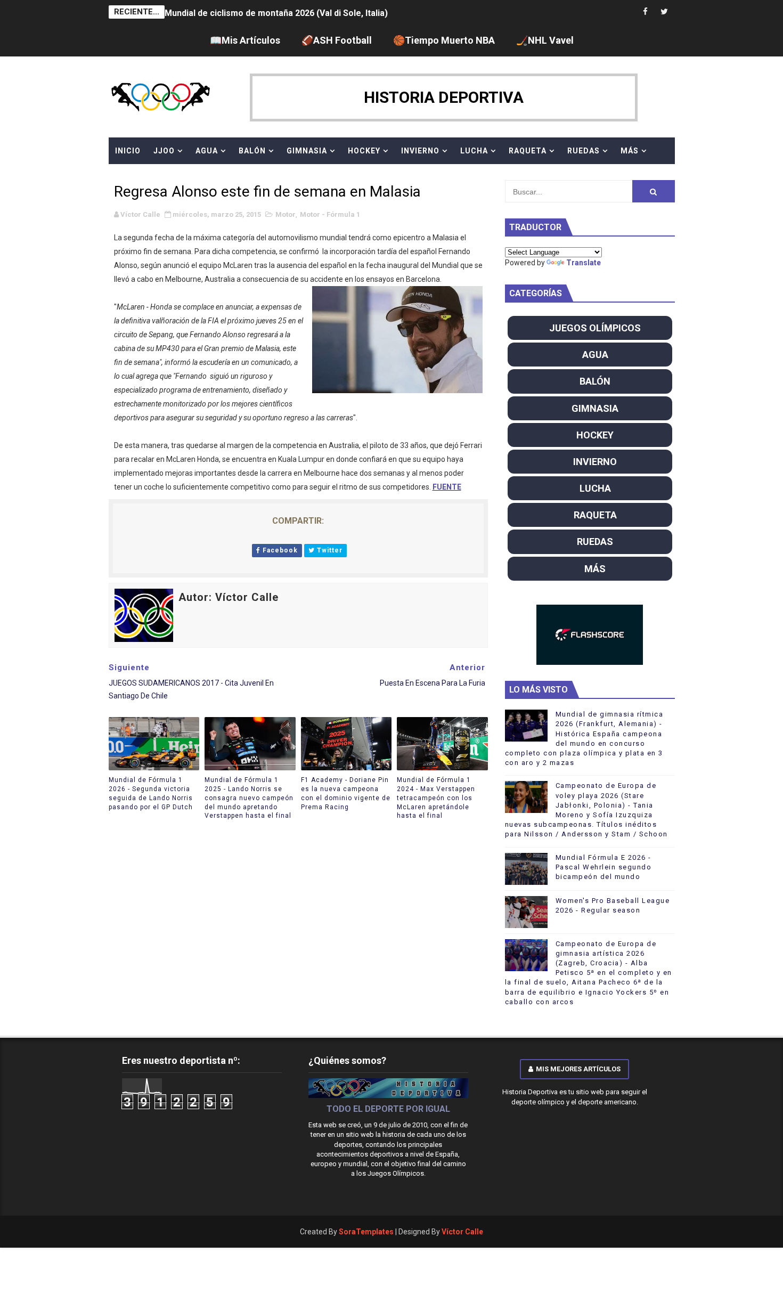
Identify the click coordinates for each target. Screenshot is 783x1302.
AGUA (206, 151)
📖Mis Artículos (245, 40)
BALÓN (252, 151)
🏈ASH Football (336, 40)
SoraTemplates (366, 1231)
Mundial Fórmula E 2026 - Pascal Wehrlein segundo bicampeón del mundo (604, 867)
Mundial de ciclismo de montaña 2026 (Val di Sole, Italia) (276, 12)
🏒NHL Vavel (545, 40)
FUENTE (447, 487)
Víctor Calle (462, 1231)
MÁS (630, 151)
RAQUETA (528, 151)
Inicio (128, 151)
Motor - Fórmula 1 (330, 214)
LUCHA (474, 151)
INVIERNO (420, 151)
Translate (583, 262)
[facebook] (646, 12)
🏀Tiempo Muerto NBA (444, 40)
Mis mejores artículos (578, 1069)
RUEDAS (583, 151)
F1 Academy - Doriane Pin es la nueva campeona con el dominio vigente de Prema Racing (345, 793)
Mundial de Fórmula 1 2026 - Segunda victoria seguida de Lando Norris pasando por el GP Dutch (151, 793)
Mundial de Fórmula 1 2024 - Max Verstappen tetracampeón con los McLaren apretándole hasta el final (436, 797)
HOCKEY (364, 151)
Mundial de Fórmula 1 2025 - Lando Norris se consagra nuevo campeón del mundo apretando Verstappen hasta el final (249, 797)
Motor (285, 214)
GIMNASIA (307, 151)
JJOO (164, 151)
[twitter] (664, 12)
